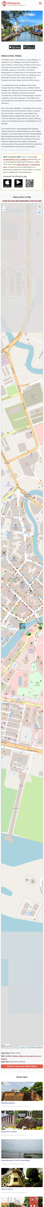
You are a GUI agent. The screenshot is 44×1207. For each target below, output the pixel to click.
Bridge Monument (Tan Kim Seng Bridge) (15, 1160)
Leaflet (22, 1047)
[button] (22, 625)
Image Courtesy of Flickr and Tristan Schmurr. (13, 1135)
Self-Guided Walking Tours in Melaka (20, 158)
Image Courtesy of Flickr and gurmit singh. (12, 1164)
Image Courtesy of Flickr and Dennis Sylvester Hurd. (15, 150)
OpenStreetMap (30, 1047)
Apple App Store (23, 164)
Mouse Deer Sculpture (9, 1132)
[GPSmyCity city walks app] (13, 3)
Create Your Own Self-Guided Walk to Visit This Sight (22, 201)
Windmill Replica (7, 1189)
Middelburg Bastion (8, 1103)
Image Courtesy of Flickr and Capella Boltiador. (14, 1192)
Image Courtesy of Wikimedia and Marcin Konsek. (14, 1106)
